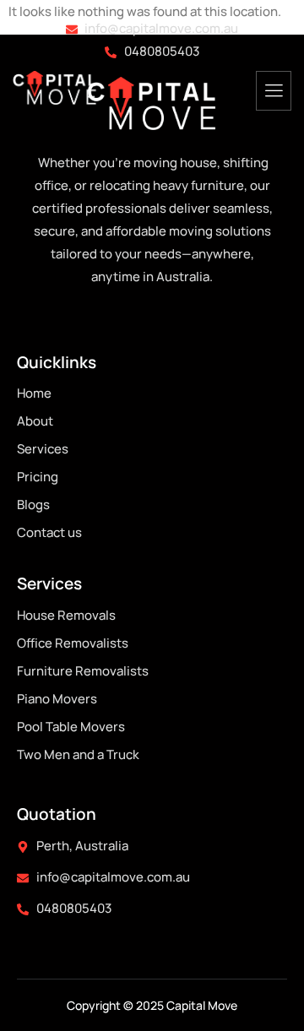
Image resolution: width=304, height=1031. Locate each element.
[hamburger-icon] (273, 91)
